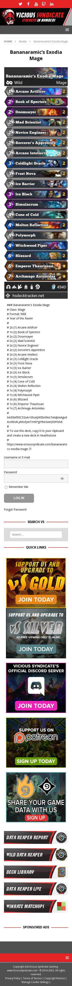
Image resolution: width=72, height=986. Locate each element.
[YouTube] (36, 4)
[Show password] (62, 478)
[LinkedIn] (51, 4)
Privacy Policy (12, 978)
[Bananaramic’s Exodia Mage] (36, 296)
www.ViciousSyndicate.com (22, 970)
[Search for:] (36, 534)
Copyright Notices (54, 978)
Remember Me (18, 487)
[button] (66, 30)
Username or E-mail (17, 457)
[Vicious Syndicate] (36, 23)
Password (10, 472)
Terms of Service (32, 978)
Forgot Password (15, 509)
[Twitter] (20, 4)
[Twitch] (43, 4)
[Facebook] (28, 4)
